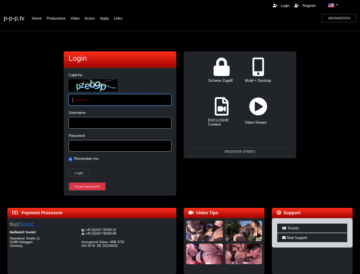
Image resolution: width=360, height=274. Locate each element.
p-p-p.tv (14, 18)
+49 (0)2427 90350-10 (100, 230)
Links (118, 18)
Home (37, 18)
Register (308, 5)
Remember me (86, 158)
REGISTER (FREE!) (240, 152)
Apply (104, 18)
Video (75, 18)
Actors (89, 18)
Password (77, 135)
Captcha (75, 75)
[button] (333, 5)
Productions (56, 18)
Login (284, 5)
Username (77, 112)
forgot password (87, 186)
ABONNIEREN (339, 18)
